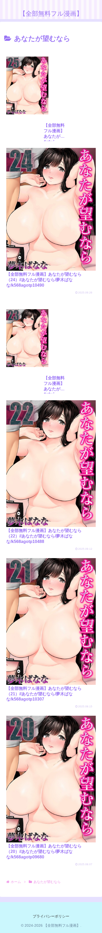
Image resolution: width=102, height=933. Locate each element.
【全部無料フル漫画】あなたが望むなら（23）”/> (54, 384)
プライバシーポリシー (51, 916)
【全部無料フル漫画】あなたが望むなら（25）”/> (54, 132)
